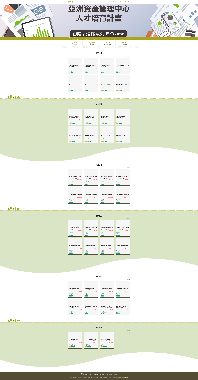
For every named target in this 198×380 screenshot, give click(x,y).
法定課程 (81, 1)
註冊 (125, 1)
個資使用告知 (102, 374)
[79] (70, 2)
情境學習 (87, 1)
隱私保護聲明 (109, 374)
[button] (97, 35)
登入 (121, 1)
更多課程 (127, 56)
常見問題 (96, 374)
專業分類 (76, 1)
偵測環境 (115, 374)
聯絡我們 (126, 377)
